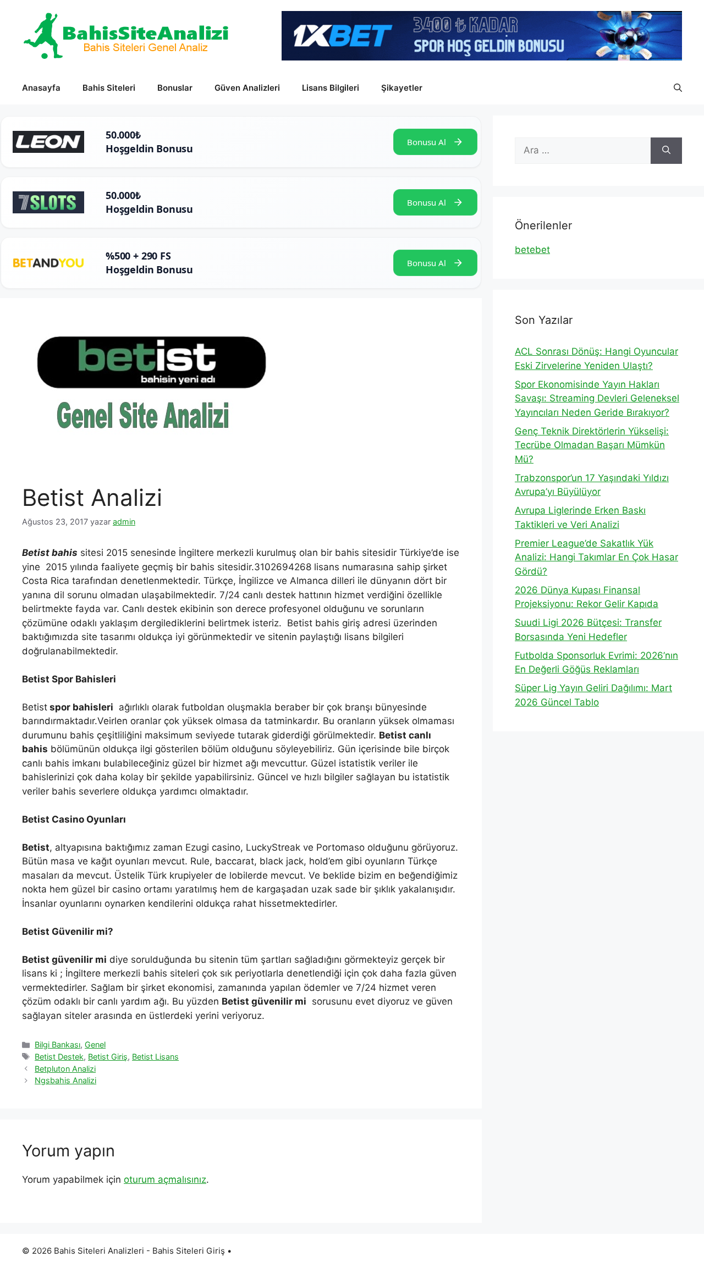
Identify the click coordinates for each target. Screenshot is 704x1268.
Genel (95, 1044)
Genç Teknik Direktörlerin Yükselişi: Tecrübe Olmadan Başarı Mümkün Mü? (592, 445)
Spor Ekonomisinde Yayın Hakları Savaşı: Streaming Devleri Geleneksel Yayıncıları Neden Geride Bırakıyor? (597, 398)
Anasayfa (41, 87)
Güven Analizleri (247, 87)
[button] (678, 87)
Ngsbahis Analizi (65, 1080)
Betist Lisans (155, 1056)
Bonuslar (175, 87)
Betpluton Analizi (65, 1068)
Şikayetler (401, 87)
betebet (532, 249)
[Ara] (666, 150)
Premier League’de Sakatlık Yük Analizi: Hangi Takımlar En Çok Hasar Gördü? (596, 557)
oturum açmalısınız (165, 1179)
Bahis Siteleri (108, 87)
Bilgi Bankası (57, 1044)
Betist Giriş (108, 1056)
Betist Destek (59, 1056)
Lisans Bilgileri (330, 87)
